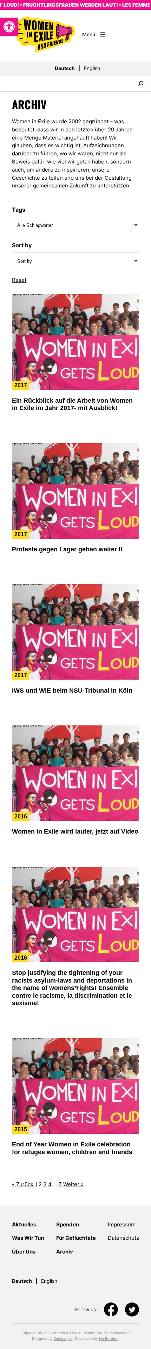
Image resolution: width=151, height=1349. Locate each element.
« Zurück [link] (22, 1184)
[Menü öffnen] (94, 34)
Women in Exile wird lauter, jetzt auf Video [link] (75, 831)
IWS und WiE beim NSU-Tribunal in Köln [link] (72, 690)
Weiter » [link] (73, 1184)
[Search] (141, 83)
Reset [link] (19, 280)
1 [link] (36, 1184)
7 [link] (60, 1184)
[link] (9, 27)
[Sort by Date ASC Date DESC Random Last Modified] (75, 261)
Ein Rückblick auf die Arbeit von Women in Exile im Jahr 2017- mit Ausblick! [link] (72, 404)
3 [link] (45, 1184)
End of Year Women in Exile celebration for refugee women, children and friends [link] (72, 1148)
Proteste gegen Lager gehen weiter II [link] (67, 549)
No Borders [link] (108, 1338)
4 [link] (50, 1184)
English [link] (92, 68)
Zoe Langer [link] (63, 1338)
